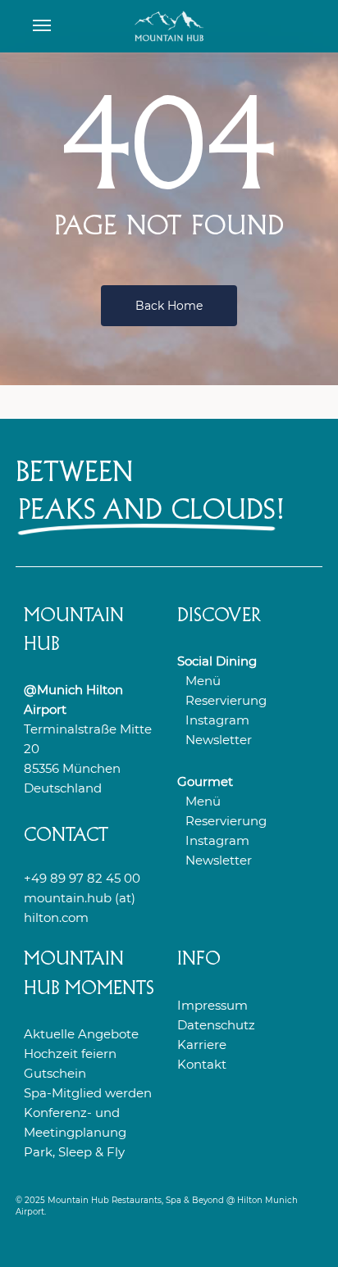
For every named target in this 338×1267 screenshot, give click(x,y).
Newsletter (218, 739)
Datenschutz (216, 1025)
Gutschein (55, 1073)
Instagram (217, 720)
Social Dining (217, 661)
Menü (203, 680)
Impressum (212, 1005)
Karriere (201, 1044)
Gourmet (205, 781)
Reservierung (226, 700)
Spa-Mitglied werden (88, 1093)
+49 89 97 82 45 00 (82, 878)
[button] (42, 26)
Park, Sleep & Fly (74, 1152)
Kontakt (201, 1064)
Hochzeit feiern (70, 1053)
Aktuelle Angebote (81, 1034)
